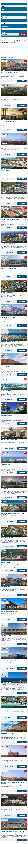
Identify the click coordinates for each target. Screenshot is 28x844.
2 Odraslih (5, 34)
